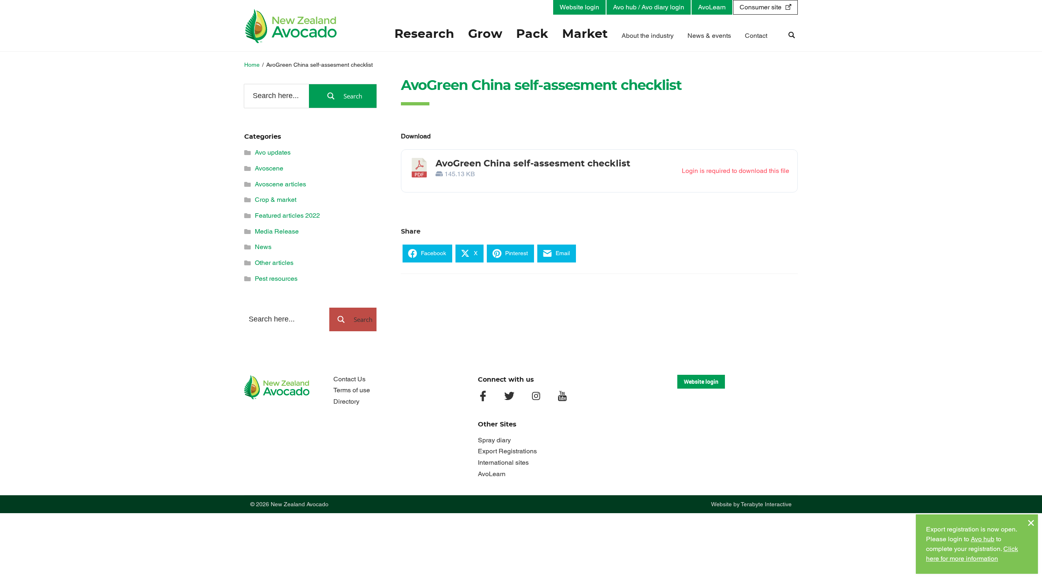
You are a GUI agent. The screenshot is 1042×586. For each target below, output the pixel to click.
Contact (756, 35)
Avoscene (269, 168)
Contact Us (349, 379)
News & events (709, 35)
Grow (485, 34)
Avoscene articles (280, 184)
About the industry (648, 35)
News (263, 247)
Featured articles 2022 (287, 215)
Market (585, 34)
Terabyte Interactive (766, 504)
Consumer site (761, 7)
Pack (532, 34)
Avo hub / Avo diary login (648, 7)
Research (424, 34)
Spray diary (494, 440)
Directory (346, 401)
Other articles (274, 263)
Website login (579, 7)
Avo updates (273, 152)
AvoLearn (712, 7)
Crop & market (275, 199)
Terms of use (351, 390)
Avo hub (982, 539)
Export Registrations (507, 451)
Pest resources (276, 278)
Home (252, 64)
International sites (503, 462)
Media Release (277, 231)
